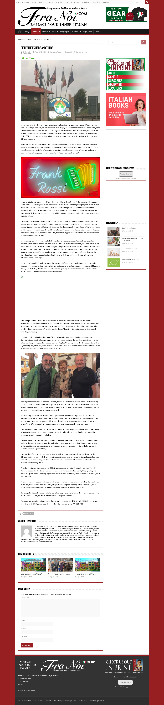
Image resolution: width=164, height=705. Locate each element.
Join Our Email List (126, 174)
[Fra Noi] (55, 16)
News (54, 32)
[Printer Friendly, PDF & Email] (28, 58)
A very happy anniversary (59, 574)
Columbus (98, 32)
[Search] (147, 2)
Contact (106, 2)
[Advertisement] (125, 51)
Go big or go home (129, 228)
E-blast (76, 2)
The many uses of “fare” (85, 574)
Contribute (97, 2)
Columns (35, 32)
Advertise (59, 2)
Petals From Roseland (64, 52)
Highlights (87, 32)
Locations (68, 2)
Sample (41, 2)
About (34, 2)
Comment (25, 598)
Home (19, 31)
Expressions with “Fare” (31, 574)
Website (24, 636)
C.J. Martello (27, 52)
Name (23, 620)
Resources (75, 32)
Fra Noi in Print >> (22, 2)
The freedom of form (129, 249)
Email (23, 628)
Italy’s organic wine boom (131, 259)
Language (64, 32)
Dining (27, 32)
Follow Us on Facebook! (27, 690)
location (134, 672)
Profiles (45, 32)
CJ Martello (28, 513)
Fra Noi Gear (86, 2)
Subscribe (49, 2)
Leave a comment (82, 52)
